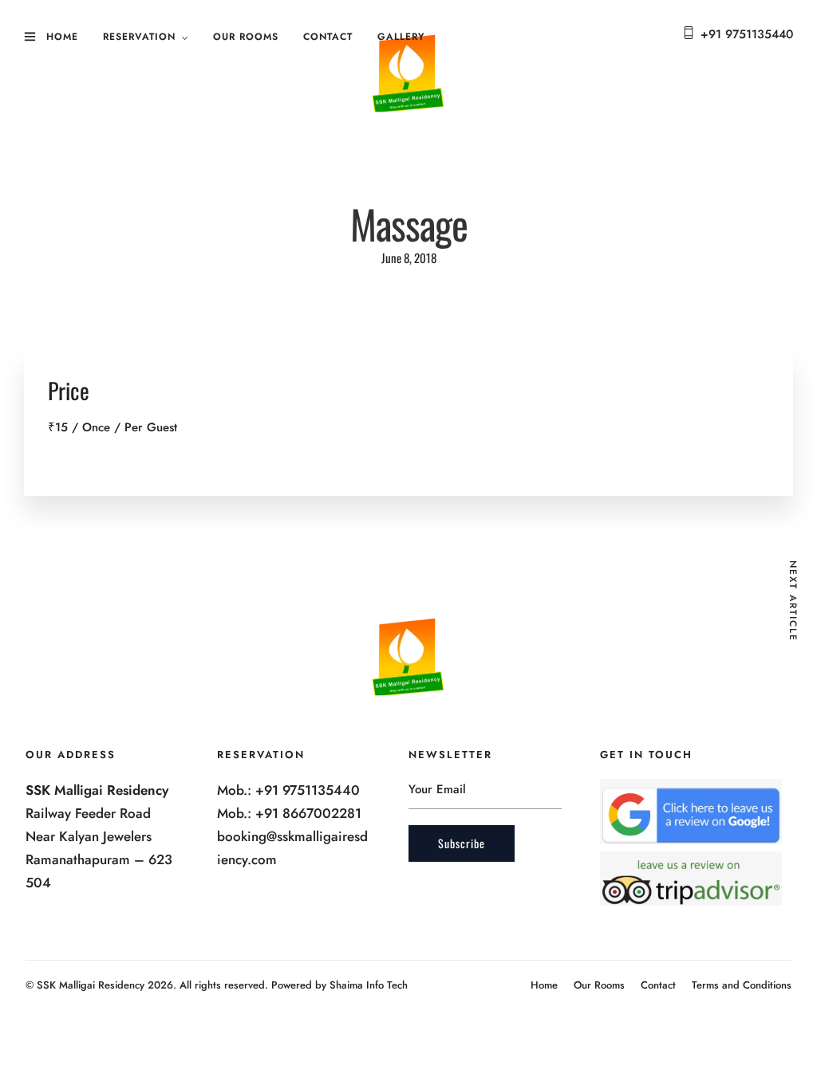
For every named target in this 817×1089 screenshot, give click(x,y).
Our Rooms (245, 36)
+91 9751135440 (747, 34)
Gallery (401, 36)
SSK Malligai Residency (90, 985)
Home (62, 36)
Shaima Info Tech (369, 985)
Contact (328, 36)
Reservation (139, 36)
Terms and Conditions (741, 985)
